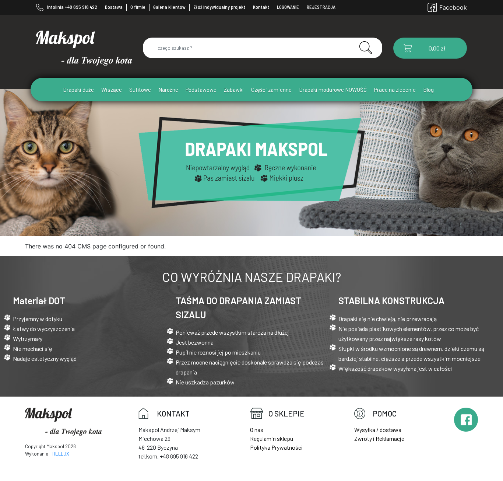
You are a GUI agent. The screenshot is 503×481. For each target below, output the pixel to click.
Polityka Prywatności (276, 447)
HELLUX (60, 454)
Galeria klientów (169, 7)
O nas (256, 429)
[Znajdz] (362, 47)
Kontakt (261, 7)
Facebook (453, 7)
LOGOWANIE (288, 7)
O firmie (137, 7)
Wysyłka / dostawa (377, 429)
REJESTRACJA (321, 7)
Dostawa (114, 7)
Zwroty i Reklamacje (379, 438)
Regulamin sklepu (271, 438)
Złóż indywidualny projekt (219, 7)
